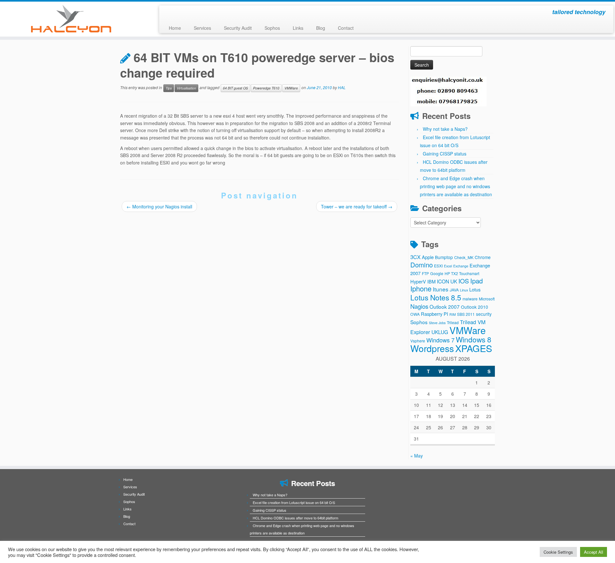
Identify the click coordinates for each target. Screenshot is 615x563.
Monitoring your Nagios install (159, 206)
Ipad (476, 280)
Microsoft (487, 298)
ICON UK (447, 281)
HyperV (418, 281)
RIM (452, 314)
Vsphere (417, 340)
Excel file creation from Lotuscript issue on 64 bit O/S (294, 502)
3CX (415, 257)
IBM (431, 281)
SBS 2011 (466, 314)
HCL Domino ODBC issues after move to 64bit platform (295, 517)
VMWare (291, 88)
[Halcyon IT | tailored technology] (71, 18)
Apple (428, 257)
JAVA (454, 289)
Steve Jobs (437, 322)
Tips (169, 88)
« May (416, 455)
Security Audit (238, 28)
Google (436, 273)
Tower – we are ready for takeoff (356, 206)
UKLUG (439, 331)
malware (470, 298)
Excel (448, 266)
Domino (421, 264)
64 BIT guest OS (235, 88)
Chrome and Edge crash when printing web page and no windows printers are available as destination (456, 186)
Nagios (419, 306)
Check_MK (463, 257)
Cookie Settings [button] (558, 552)
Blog (320, 28)
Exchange (460, 266)
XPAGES (473, 348)
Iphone (420, 288)
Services (202, 28)
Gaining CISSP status (444, 153)
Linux (464, 290)
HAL (342, 87)
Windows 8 (473, 339)
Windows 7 (440, 340)
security (484, 314)
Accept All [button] (593, 552)
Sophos (272, 28)
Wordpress (432, 348)
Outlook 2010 (474, 307)
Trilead (453, 322)
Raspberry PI (434, 313)
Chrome (483, 257)
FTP (425, 273)
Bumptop (444, 257)
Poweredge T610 (266, 88)
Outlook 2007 (445, 306)
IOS (463, 280)
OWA (415, 314)
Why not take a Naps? (445, 129)
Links (298, 28)
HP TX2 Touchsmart (462, 273)
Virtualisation (186, 88)
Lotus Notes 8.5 (435, 297)
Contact (346, 28)
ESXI (438, 265)
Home (175, 28)
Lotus (474, 289)
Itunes (440, 289)
